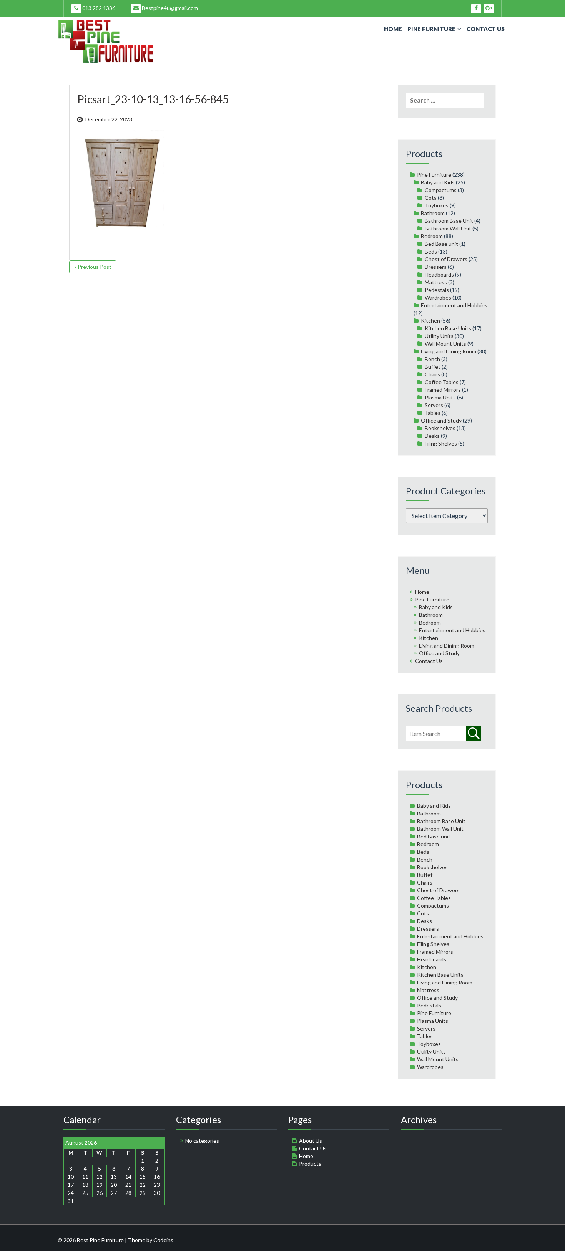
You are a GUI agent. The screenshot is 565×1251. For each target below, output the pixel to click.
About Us (310, 1140)
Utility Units (439, 336)
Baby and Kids (438, 182)
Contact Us (486, 28)
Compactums (441, 190)
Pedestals (437, 290)
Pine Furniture (431, 28)
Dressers (436, 266)
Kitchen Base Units (448, 328)
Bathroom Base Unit (449, 220)
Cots (431, 197)
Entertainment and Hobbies (454, 305)
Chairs (432, 374)
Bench (432, 359)
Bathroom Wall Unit (448, 228)
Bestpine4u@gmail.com (169, 8)
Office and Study (441, 420)
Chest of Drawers (446, 259)
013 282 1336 (98, 8)
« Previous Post (92, 266)
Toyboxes (437, 205)
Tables (432, 412)
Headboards (439, 274)
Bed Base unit (441, 243)
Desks (432, 435)
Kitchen (430, 320)
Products (310, 1163)
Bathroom (433, 213)
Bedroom (432, 236)
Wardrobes (438, 297)
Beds (431, 251)
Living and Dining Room (448, 351)
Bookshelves (440, 428)
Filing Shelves (441, 443)
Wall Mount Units (445, 343)
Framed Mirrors (443, 389)
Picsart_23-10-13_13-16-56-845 (153, 99)
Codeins (163, 1240)
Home (393, 28)
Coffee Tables (442, 382)
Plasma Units (440, 397)
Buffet (432, 366)
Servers (434, 405)
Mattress (436, 282)
